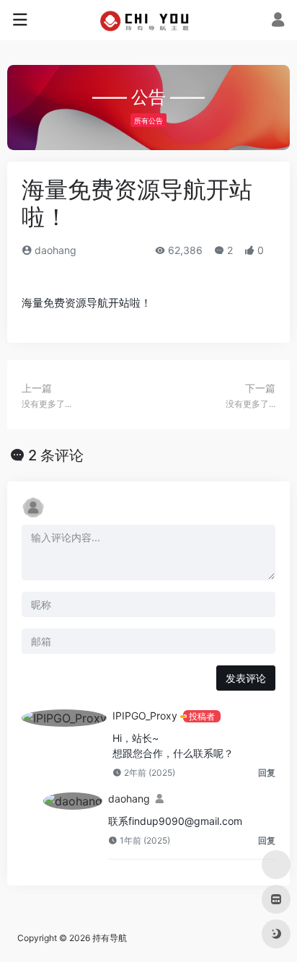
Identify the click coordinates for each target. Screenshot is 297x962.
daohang (54, 250)
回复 (266, 772)
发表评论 (246, 678)
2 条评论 (56, 455)
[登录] (277, 21)
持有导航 (109, 937)
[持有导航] (149, 20)
